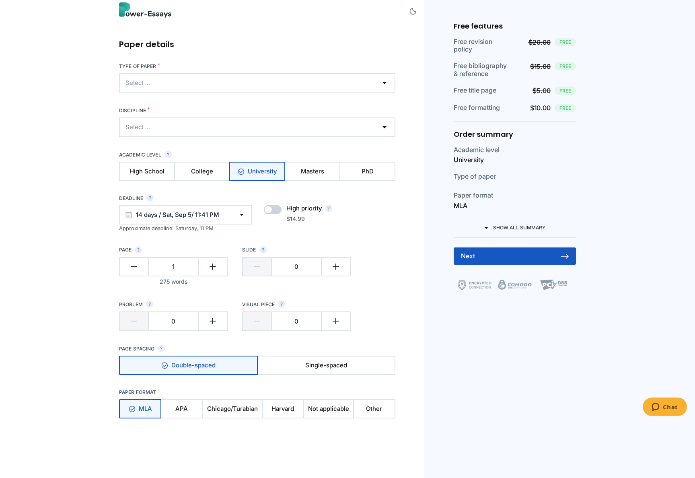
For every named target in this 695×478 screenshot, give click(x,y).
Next (468, 256)
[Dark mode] (413, 11)
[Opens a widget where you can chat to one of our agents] (664, 408)
